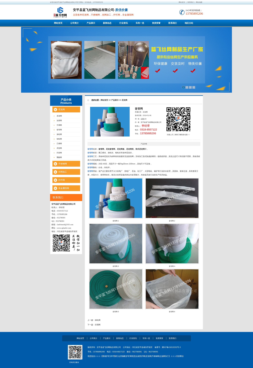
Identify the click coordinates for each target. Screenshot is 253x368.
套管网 (59, 130)
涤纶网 (59, 134)
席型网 (59, 148)
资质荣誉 (159, 338)
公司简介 (93, 338)
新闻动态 (120, 338)
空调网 (59, 125)
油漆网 (59, 120)
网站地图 (199, 2)
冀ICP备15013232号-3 (171, 347)
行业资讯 (133, 338)
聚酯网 (59, 157)
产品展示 (115, 100)
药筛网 (59, 153)
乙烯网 (59, 144)
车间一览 (146, 338)
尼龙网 (59, 116)
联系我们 (191, 2)
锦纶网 (59, 139)
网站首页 (182, 2)
